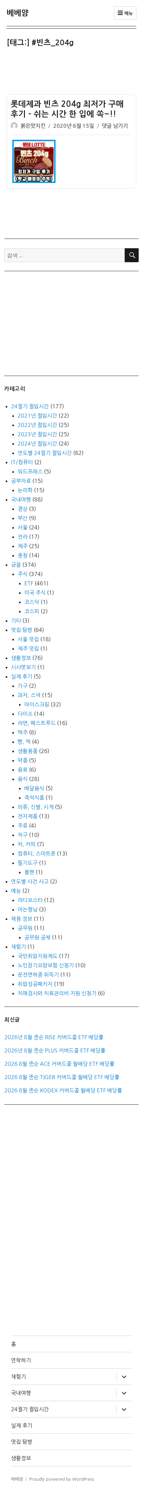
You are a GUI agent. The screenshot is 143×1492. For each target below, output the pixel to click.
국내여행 (21, 499)
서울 (23, 527)
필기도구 (28, 862)
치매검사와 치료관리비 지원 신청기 (57, 993)
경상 (23, 508)
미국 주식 (35, 592)
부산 (23, 518)
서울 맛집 (28, 639)
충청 (23, 555)
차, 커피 (27, 844)
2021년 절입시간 (37, 415)
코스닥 (31, 602)
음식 (23, 779)
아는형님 (28, 909)
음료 (23, 769)
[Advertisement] (73, 72)
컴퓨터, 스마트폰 (37, 853)
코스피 (31, 611)
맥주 (23, 732)
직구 (23, 835)
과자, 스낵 (29, 695)
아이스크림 (36, 704)
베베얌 (18, 13)
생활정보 (21, 657)
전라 (23, 536)
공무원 (25, 928)
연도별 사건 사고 (30, 881)
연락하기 (21, 1360)
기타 (16, 620)
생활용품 (28, 751)
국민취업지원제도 (38, 956)
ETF (28, 583)
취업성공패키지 (35, 984)
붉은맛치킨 (33, 125)
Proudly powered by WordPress (61, 1479)
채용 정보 (21, 918)
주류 (23, 825)
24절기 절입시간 (30, 406)
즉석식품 (34, 797)
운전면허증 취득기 (38, 974)
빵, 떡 (24, 741)
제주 (23, 546)
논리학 (25, 490)
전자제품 (28, 816)
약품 (23, 760)
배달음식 (34, 788)
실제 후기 (21, 676)
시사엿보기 (23, 667)
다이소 (25, 713)
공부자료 (21, 480)
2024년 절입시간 (37, 443)
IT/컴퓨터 (22, 462)
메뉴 (128, 13)
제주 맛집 (28, 648)
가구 (23, 685)
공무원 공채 (37, 937)
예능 (16, 890)
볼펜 (29, 872)
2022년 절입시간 (37, 425)
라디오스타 (30, 900)
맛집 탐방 (21, 630)
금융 (16, 564)
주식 (23, 574)
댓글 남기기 (115, 125)
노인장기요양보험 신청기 (46, 965)
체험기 (18, 946)
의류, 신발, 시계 (36, 807)
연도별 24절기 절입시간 (45, 453)
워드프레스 (30, 471)
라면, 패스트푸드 (37, 723)
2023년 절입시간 (37, 434)
